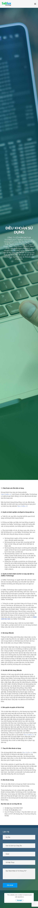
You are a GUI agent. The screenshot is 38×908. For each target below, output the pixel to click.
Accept (19, 900)
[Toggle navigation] (30, 4)
